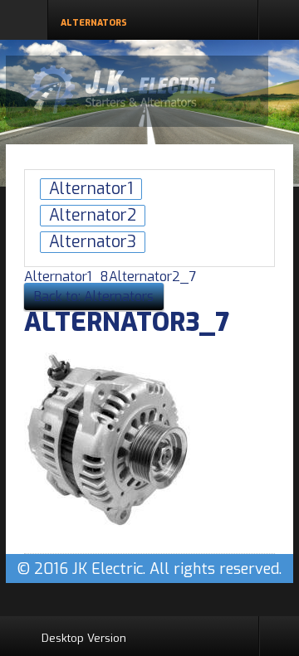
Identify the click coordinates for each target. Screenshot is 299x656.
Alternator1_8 (66, 276)
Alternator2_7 (152, 276)
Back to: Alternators (94, 296)
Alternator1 (91, 188)
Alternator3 (92, 241)
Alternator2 (92, 215)
